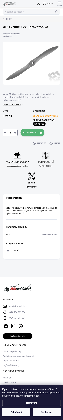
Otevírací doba (9, 382)
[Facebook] (5, 325)
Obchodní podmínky (12, 351)
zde (37, 395)
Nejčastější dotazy (11, 365)
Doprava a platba (11, 360)
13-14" (15, 250)
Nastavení (31, 402)
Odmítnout (16, 412)
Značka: (7, 36)
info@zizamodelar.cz (18, 306)
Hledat (56, 12)
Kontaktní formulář (17, 336)
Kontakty (7, 378)
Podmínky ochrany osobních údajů (18, 356)
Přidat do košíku (29, 132)
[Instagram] (12, 325)
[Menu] (59, 3)
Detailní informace (12, 105)
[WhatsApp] (20, 325)
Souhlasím (46, 412)
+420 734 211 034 (17, 312)
